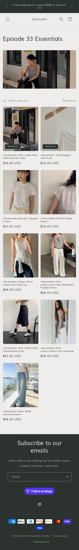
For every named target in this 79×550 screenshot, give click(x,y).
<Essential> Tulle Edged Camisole (55, 157)
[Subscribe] (67, 476)
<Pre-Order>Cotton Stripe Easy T (56, 220)
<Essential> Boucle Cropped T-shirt (20, 220)
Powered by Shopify (39, 536)
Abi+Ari (24, 536)
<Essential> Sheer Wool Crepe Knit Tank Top (18, 283)
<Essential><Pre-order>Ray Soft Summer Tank (20, 157)
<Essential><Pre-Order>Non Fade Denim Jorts (20, 349)
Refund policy (60, 536)
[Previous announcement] (7, 6)
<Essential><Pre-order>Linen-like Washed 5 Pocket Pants (57, 284)
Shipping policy (41, 542)
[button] (7, 19)
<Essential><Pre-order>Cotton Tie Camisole (57, 349)
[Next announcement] (72, 6)
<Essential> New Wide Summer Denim (17, 413)
